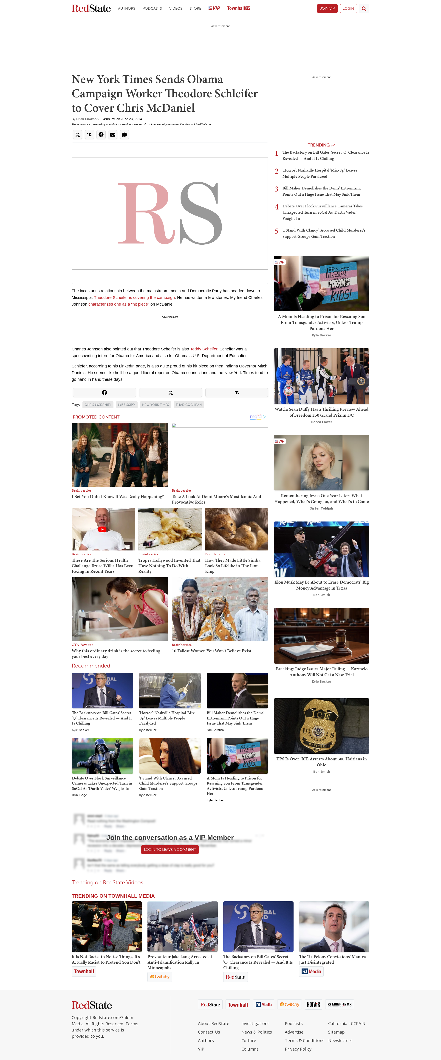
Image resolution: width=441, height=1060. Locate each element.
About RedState (213, 1023)
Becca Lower (321, 422)
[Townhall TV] (239, 9)
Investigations (255, 1023)
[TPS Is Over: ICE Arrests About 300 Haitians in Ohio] (321, 725)
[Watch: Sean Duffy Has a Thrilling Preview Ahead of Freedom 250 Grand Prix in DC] (321, 375)
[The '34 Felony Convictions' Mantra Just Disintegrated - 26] (334, 926)
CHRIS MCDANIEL (98, 405)
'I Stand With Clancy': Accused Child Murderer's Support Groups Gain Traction (168, 783)
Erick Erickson (87, 119)
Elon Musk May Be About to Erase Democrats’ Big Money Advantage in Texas (321, 585)
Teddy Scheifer (203, 349)
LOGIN (348, 8)
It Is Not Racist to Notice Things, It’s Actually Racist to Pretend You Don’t (106, 959)
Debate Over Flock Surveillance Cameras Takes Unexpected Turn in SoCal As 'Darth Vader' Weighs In (102, 783)
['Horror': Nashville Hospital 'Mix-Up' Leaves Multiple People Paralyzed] (170, 690)
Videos (175, 8)
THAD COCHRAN (189, 405)
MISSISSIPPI (127, 405)
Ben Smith (321, 595)
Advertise (294, 1032)
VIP (201, 1049)
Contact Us (209, 1032)
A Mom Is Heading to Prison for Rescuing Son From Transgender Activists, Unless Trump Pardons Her (235, 785)
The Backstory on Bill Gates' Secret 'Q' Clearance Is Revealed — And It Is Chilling (102, 718)
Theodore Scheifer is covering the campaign (134, 297)
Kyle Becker (80, 730)
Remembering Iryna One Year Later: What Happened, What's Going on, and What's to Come (321, 498)
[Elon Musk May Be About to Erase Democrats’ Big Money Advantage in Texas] (321, 548)
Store (195, 8)
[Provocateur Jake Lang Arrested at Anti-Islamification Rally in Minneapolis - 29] (182, 926)
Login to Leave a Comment (170, 849)
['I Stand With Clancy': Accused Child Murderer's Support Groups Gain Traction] (170, 755)
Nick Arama (215, 730)
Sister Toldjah (321, 508)
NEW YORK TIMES (155, 405)
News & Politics (256, 1032)
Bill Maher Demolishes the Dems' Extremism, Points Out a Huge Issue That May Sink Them (235, 718)
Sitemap (336, 1032)
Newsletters (340, 1040)
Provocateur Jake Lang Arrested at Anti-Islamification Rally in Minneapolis (179, 962)
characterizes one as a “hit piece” (118, 304)
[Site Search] (364, 8)
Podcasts (152, 8)
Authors (126, 8)
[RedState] (91, 8)
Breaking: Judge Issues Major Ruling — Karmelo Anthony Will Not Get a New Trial (322, 671)
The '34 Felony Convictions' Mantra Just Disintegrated (332, 959)
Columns (250, 1049)
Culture (248, 1040)
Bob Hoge (79, 795)
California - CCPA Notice (348, 1023)
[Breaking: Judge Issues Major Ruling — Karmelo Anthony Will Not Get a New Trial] (321, 635)
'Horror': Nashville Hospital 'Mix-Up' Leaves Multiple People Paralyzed (167, 718)
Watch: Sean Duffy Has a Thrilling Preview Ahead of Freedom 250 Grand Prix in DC (321, 412)
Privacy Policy (298, 1049)
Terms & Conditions (304, 1040)
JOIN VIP (327, 8)
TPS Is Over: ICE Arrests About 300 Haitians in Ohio (321, 762)
